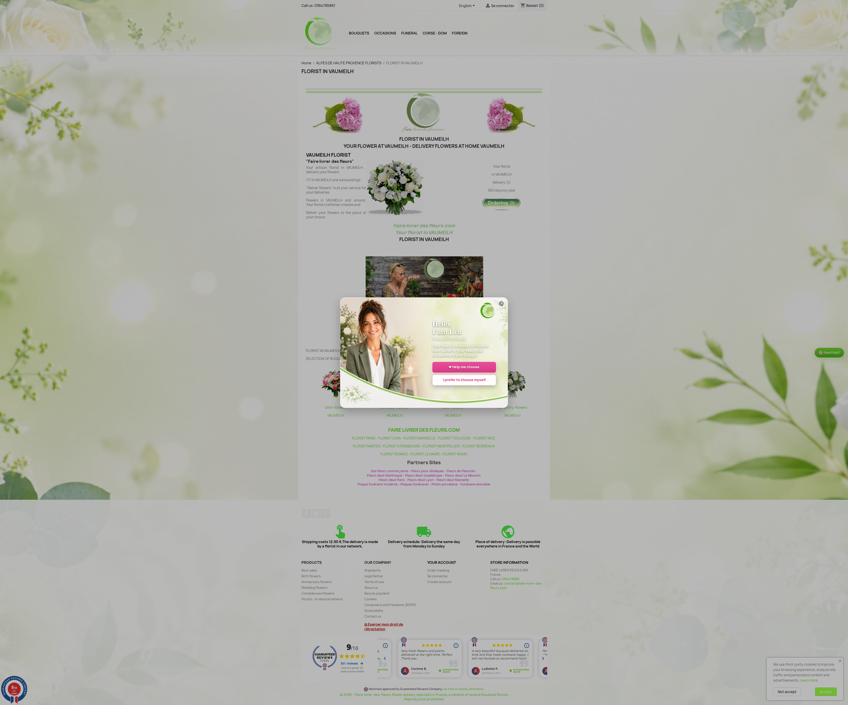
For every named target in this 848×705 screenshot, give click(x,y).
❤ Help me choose (464, 367)
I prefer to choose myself (464, 380)
